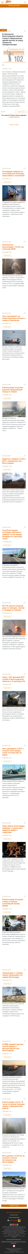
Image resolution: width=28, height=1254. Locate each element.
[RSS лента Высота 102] (17, 1225)
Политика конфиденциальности (13, 1239)
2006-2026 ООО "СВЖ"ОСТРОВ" (14, 1212)
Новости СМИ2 (14, 124)
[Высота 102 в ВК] (11, 1225)
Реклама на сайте (14, 1214)
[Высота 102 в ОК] (13, 1225)
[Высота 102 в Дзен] (15, 1225)
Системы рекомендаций (14, 1217)
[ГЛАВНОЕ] (14, 54)
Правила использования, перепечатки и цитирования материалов (13, 1242)
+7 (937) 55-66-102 (14, 117)
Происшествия (6, 168)
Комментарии (21, 111)
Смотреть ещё (14, 1205)
